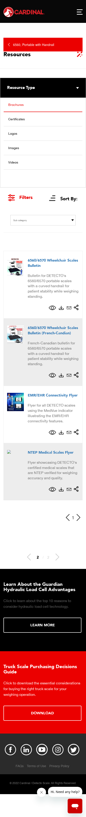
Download (42, 713)
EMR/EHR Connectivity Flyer (53, 395)
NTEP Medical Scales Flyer (51, 452)
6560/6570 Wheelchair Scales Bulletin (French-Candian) (53, 330)
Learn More (42, 625)
